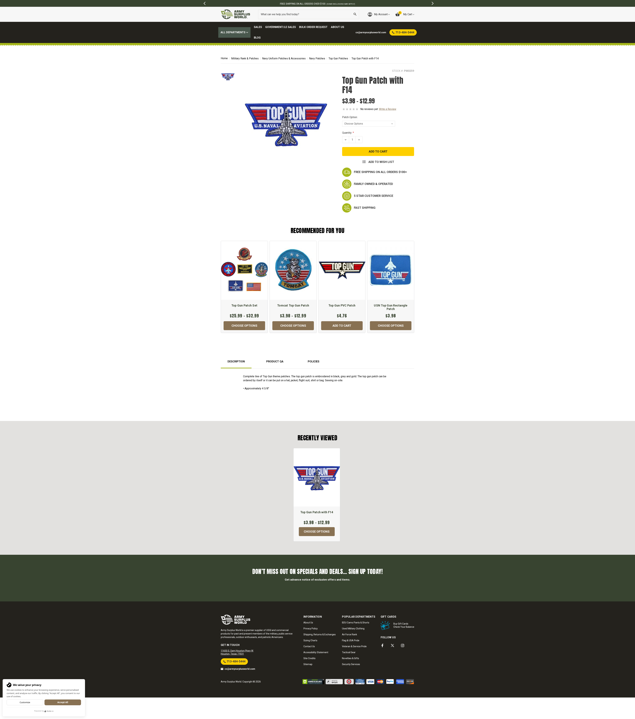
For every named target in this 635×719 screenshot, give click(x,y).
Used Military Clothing (353, 628)
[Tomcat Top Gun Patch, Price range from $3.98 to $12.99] (293, 270)
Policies (313, 361)
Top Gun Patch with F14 (316, 512)
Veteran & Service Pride (354, 646)
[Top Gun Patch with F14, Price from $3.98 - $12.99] (317, 477)
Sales (258, 27)
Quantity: (347, 132)
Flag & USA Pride (350, 640)
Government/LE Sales (280, 27)
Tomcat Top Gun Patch (293, 305)
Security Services (351, 664)
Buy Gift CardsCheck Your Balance (403, 625)
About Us (337, 27)
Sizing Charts (310, 640)
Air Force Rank (349, 634)
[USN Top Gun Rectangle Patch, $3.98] (390, 270)
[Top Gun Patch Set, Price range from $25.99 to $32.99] (244, 270)
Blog (257, 37)
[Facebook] (382, 645)
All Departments (233, 32)
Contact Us (309, 646)
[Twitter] (392, 645)
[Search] (355, 14)
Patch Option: (350, 117)
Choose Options (244, 325)
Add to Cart (342, 325)
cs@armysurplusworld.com (240, 669)
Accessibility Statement (315, 652)
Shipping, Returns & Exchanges (319, 634)
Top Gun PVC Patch (341, 305)
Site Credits (309, 658)
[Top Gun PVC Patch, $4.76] (341, 270)
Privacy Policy (310, 628)
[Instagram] (402, 645)
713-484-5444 (235, 661)
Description (236, 361)
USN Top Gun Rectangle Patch (390, 307)
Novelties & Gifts (350, 658)
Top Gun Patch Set (244, 305)
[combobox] (308, 14)
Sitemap (307, 664)
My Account (381, 14)
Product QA (274, 361)
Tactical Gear (349, 652)
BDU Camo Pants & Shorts (355, 622)
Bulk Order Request (313, 27)
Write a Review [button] (387, 109)
